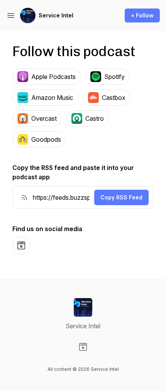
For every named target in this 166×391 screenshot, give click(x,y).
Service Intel (56, 15)
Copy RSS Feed (121, 197)
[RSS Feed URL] (24, 197)
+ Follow (142, 15)
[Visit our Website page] (83, 347)
